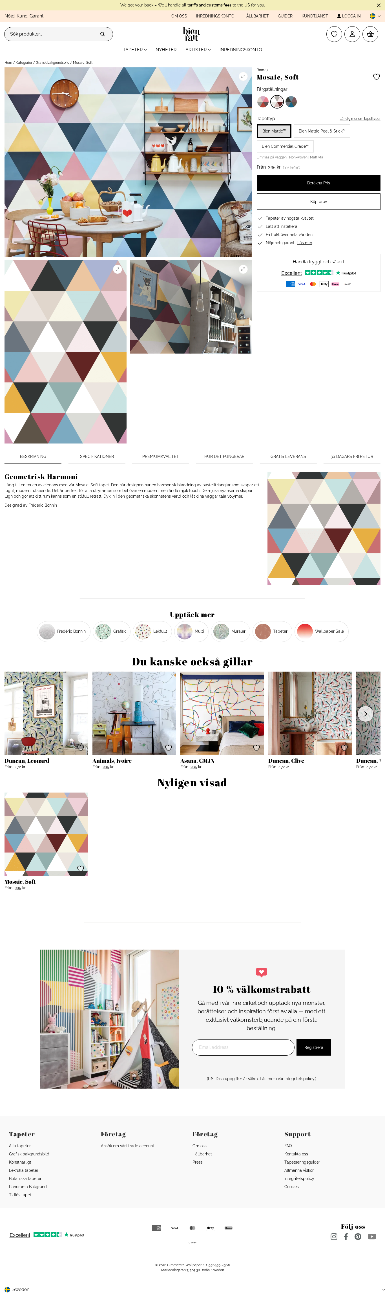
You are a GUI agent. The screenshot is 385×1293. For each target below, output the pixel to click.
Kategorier (24, 63)
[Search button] (102, 34)
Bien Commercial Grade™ (285, 146)
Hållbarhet (256, 16)
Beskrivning (33, 456)
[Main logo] (192, 34)
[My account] (352, 34)
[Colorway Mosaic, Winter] (291, 102)
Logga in (351, 16)
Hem (8, 63)
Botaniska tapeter (25, 1178)
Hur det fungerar (224, 456)
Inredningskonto (215, 16)
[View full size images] (243, 76)
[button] (372, 16)
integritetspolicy (299, 1078)
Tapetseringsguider (302, 1162)
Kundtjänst (315, 16)
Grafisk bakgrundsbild (52, 63)
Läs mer (304, 242)
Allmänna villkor (299, 1170)
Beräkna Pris (318, 183)
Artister (196, 49)
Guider (285, 16)
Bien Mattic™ (274, 131)
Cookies (291, 1186)
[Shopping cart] (370, 34)
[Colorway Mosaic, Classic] (263, 102)
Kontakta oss (296, 1154)
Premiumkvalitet (160, 456)
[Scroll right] (365, 714)
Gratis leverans (288, 456)
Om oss (179, 16)
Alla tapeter (20, 1146)
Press (198, 1162)
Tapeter (133, 49)
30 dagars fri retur (352, 456)
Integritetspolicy (299, 1178)
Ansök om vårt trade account (127, 1146)
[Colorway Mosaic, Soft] (277, 102)
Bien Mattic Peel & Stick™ (322, 131)
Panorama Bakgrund (28, 1186)
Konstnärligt (20, 1162)
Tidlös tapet (20, 1195)
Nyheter (166, 49)
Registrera (313, 1047)
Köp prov (318, 201)
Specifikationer (97, 456)
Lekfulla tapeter (23, 1170)
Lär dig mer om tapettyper (360, 119)
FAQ (288, 1146)
